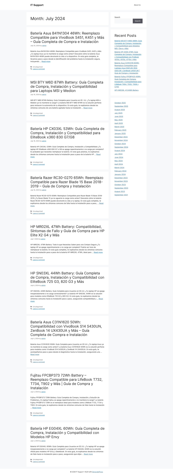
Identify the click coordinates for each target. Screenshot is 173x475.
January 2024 (120, 174)
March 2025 (119, 127)
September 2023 (121, 188)
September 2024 (121, 147)
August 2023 (120, 191)
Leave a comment (39, 69)
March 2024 (119, 168)
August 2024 (120, 151)
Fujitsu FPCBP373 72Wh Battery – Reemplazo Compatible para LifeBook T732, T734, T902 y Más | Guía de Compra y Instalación (66, 381)
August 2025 (120, 110)
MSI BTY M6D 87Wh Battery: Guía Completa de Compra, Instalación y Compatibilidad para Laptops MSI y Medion (66, 86)
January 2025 (120, 134)
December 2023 (121, 178)
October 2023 (120, 185)
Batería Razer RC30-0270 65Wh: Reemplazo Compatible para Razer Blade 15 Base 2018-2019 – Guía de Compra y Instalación (66, 182)
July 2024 (118, 154)
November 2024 (121, 140)
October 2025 (120, 103)
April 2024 (119, 164)
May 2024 (119, 161)
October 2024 (120, 144)
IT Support (36, 5)
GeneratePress (97, 472)
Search (117, 17)
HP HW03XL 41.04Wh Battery (127, 90)
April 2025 (119, 123)
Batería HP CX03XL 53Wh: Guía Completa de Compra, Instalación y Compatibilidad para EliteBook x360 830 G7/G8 (67, 133)
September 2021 (121, 195)
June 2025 (119, 116)
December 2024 (121, 137)
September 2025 (121, 106)
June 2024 (119, 157)
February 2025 (120, 130)
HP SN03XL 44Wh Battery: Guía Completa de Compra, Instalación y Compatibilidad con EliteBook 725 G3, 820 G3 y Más (67, 277)
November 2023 (121, 181)
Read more (46, 61)
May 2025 (119, 120)
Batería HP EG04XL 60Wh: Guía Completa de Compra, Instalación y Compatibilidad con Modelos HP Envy (67, 432)
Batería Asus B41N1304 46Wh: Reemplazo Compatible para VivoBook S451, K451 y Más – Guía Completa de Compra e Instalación (67, 37)
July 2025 (118, 113)
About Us (137, 5)
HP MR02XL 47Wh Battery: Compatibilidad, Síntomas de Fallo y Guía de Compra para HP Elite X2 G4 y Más (67, 230)
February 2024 (120, 171)
